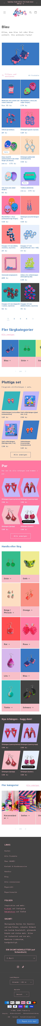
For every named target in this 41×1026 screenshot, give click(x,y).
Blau (6, 360)
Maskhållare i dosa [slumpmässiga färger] (10, 217)
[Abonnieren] (33, 958)
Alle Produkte (11, 856)
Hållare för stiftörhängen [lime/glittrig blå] (29, 276)
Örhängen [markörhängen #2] (30, 217)
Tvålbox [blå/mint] (27, 188)
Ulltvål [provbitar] (8, 130)
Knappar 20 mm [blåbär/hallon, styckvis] (29, 305)
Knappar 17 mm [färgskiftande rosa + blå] (30, 247)
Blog (6, 877)
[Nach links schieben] (15, 371)
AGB (9, 1017)
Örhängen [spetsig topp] (29, 499)
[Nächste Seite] (32, 318)
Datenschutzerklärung (31, 1013)
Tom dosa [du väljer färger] (9, 188)
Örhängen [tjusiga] (8, 526)
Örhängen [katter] (27, 526)
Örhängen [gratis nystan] (29, 130)
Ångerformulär (11, 892)
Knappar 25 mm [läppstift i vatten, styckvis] (11, 305)
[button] (4, 12)
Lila (6, 676)
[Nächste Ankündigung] (36, 2)
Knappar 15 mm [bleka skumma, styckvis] (10, 247)
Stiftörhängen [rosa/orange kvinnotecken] (26, 443)
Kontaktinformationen (28, 1017)
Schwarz (27, 707)
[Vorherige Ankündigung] (4, 2)
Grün (23, 360)
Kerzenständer (10, 817)
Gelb (25, 578)
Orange (26, 610)
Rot (5, 644)
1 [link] (8, 319)
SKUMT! (19, 1010)
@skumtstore (10, 912)
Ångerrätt (9, 887)
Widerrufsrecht (15, 1013)
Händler (8, 871)
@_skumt (8, 908)
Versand (15, 1017)
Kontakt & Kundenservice (16, 866)
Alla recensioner (12, 882)
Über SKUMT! (10, 861)
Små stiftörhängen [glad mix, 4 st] (29, 413)
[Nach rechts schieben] (25, 371)
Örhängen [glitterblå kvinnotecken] (28, 158)
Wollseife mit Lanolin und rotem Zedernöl (10, 101)
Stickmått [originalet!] (9, 275)
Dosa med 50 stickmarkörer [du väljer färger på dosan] (10, 158)
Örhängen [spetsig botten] (11, 499)
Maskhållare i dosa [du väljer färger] (29, 101)
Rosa (25, 644)
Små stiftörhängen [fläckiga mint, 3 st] (8, 442)
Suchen (7, 851)
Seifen (24, 816)
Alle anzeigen (8, 334)
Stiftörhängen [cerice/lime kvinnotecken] (11, 413)
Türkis (7, 707)
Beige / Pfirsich (8, 611)
